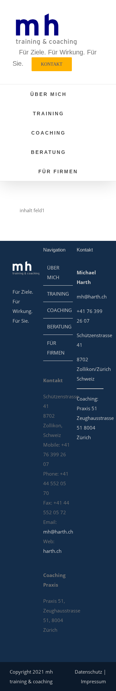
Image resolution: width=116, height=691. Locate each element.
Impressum (93, 681)
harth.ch (52, 551)
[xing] (15, 354)
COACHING (59, 310)
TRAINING (58, 293)
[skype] (26, 341)
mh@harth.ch (58, 531)
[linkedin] (15, 341)
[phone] (15, 367)
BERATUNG (59, 326)
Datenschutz (88, 671)
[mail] (26, 354)
